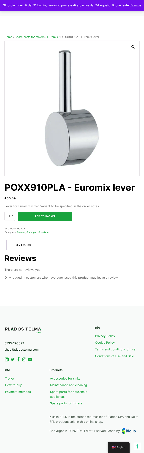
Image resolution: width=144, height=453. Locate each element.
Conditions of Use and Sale (114, 356)
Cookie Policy (105, 342)
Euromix (52, 37)
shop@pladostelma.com (21, 349)
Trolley (10, 378)
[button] (133, 47)
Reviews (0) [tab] (23, 245)
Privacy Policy (105, 336)
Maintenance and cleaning (68, 385)
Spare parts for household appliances (68, 394)
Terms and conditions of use (115, 349)
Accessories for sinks (65, 378)
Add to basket (45, 216)
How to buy (13, 385)
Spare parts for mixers (30, 37)
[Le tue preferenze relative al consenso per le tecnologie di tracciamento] (137, 446)
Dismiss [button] (135, 5)
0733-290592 (14, 343)
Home (8, 37)
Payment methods (18, 392)
